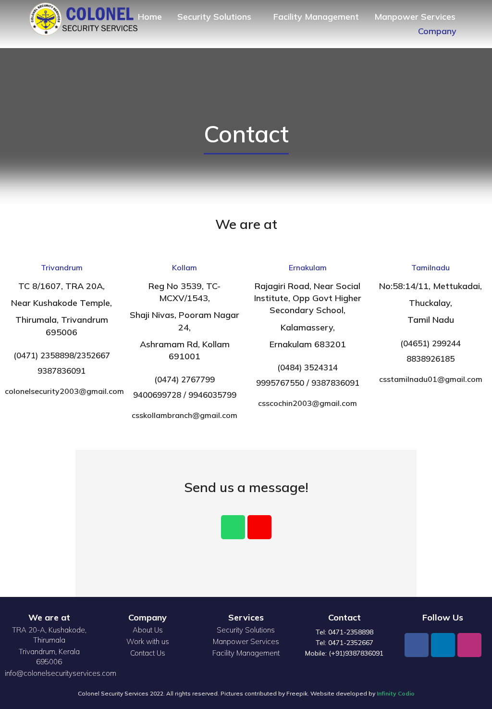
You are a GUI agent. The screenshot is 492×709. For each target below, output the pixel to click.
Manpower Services (246, 641)
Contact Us (147, 653)
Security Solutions (246, 629)
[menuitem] (150, 17)
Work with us (147, 641)
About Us (148, 629)
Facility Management (246, 653)
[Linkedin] (443, 645)
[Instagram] (469, 645)
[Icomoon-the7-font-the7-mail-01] (259, 527)
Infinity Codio (396, 693)
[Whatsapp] (233, 527)
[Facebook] (417, 645)
